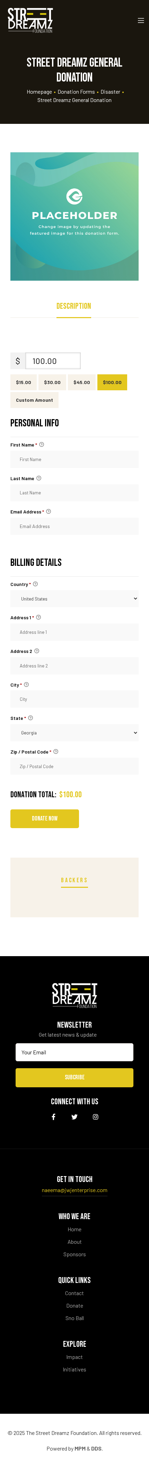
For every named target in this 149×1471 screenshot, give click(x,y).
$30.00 (52, 382)
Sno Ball (74, 1318)
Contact (74, 1293)
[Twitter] (74, 1116)
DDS (96, 1448)
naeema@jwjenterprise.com (74, 1190)
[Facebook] (53, 1116)
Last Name (22, 478)
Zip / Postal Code (30, 752)
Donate (74, 1305)
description (73, 306)
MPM (80, 1448)
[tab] (73, 307)
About (75, 1241)
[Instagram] (95, 1116)
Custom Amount (34, 400)
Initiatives (74, 1369)
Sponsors (74, 1254)
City (16, 685)
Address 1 (22, 617)
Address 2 (21, 651)
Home (74, 1229)
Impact (74, 1356)
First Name (23, 445)
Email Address (27, 512)
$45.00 (81, 382)
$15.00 (23, 382)
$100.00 (112, 382)
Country (20, 584)
